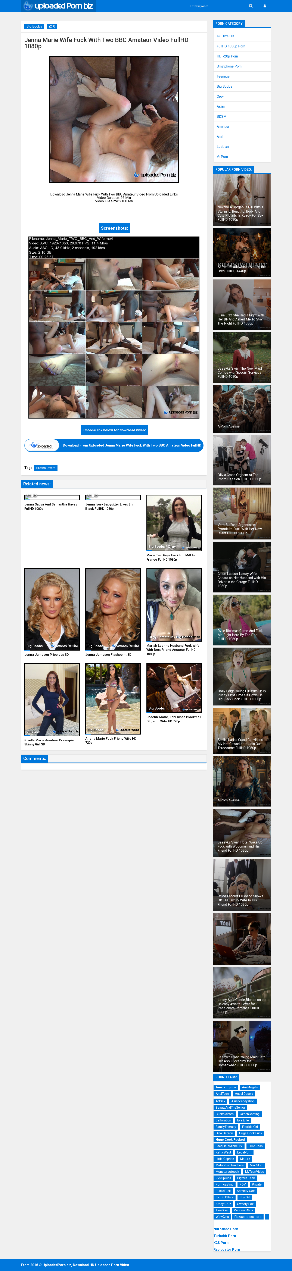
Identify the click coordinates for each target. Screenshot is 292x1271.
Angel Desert (244, 1094)
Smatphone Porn (229, 66)
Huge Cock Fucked (230, 1140)
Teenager (224, 76)
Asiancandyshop (243, 1101)
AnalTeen (222, 1094)
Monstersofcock (227, 1172)
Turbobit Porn (225, 1236)
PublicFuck (223, 1191)
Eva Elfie (243, 1120)
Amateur (223, 126)
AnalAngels (250, 1087)
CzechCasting (250, 1114)
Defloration (223, 1120)
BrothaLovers (45, 468)
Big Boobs (34, 26)
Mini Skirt (256, 1165)
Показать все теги (247, 1217)
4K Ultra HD (225, 36)
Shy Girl (245, 1197)
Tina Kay (222, 1210)
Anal (220, 136)
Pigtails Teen (246, 1178)
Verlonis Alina (243, 1210)
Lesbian (223, 146)
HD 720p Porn (227, 56)
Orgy (220, 96)
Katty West (223, 1152)
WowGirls (222, 1217)
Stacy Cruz (223, 1204)
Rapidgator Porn (227, 1249)
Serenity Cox (246, 1191)
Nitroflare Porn (226, 1229)
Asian (221, 106)
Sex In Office (224, 1197)
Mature (245, 1159)
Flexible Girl (250, 1127)
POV (243, 1184)
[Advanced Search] (251, 6)
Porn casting (224, 1184)
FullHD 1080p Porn (231, 46)
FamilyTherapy (226, 1127)
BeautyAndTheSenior (230, 1107)
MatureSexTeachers (230, 1165)
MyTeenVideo (254, 1172)
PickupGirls (223, 1178)
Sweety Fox (245, 1204)
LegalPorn (244, 1152)
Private (257, 1184)
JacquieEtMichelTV (229, 1146)
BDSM (221, 116)
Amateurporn (226, 1087)
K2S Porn (221, 1243)
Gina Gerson (224, 1133)
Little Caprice (225, 1159)
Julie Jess (256, 1146)
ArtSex (220, 1101)
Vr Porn (222, 157)
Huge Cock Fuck (250, 1133)
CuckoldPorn (225, 1114)
